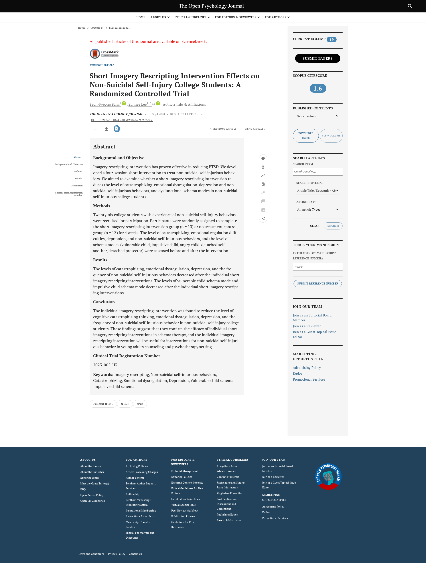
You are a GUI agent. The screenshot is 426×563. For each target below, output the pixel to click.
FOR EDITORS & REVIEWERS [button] (235, 17)
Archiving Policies (137, 466)
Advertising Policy (307, 367)
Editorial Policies (181, 476)
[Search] (410, 6)
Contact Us (135, 553)
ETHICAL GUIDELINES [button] (191, 17)
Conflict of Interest (228, 476)
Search (333, 225)
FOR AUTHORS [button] (275, 17)
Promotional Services (309, 379)
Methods (78, 171)
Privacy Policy (116, 553)
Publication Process (183, 516)
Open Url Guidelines (92, 500)
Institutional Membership (141, 510)
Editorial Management (184, 471)
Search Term (303, 164)
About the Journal (91, 466)
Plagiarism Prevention (230, 493)
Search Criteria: (309, 183)
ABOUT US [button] (158, 17)
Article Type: (306, 201)
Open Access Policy (92, 495)
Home (140, 17)
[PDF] (117, 128)
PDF (126, 403)
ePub (140, 403)
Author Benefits (135, 477)
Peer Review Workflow (184, 510)
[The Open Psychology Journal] (328, 476)
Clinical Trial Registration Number (69, 194)
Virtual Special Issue (183, 504)
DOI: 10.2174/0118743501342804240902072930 (122, 120)
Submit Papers (318, 58)
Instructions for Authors (140, 516)
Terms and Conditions (91, 553)
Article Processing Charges (142, 472)
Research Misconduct (229, 520)
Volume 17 (97, 27)
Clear (314, 225)
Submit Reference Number (317, 283)
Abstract (78, 157)
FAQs (83, 489)
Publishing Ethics (227, 514)
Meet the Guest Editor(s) (94, 483)
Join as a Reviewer (307, 326)
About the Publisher (92, 472)
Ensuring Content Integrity (187, 482)
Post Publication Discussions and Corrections (227, 503)
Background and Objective (69, 164)
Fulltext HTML (103, 403)
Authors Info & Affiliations (184, 104)
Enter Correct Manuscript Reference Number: (314, 255)
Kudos (297, 373)
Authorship (132, 494)
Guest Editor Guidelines (185, 499)
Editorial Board (89, 477)
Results (79, 178)
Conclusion (77, 185)
